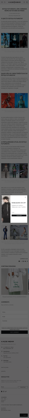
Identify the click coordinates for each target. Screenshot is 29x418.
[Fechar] (25, 197)
